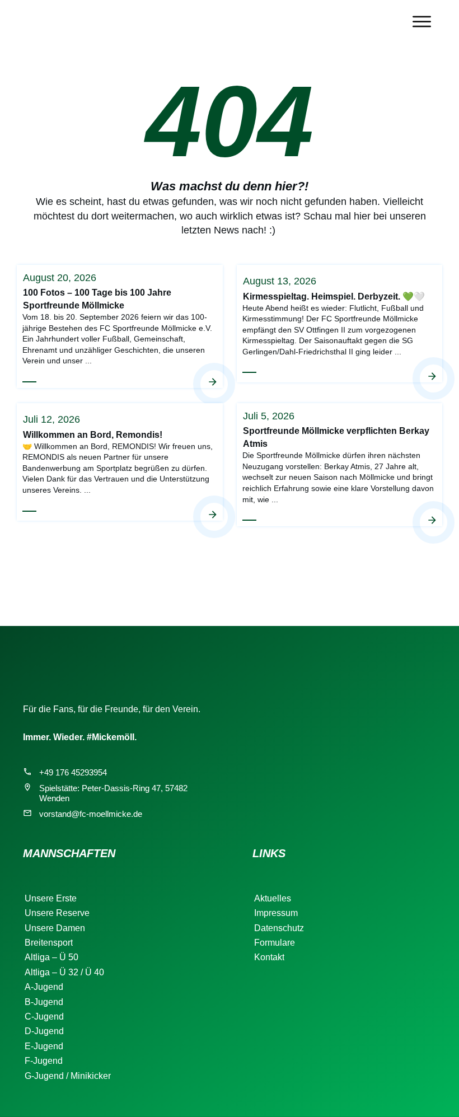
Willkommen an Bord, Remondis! (120, 464)
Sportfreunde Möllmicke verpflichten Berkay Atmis (340, 464)
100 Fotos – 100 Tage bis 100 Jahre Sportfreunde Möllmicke (120, 326)
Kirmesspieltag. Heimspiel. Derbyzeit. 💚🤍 (340, 326)
